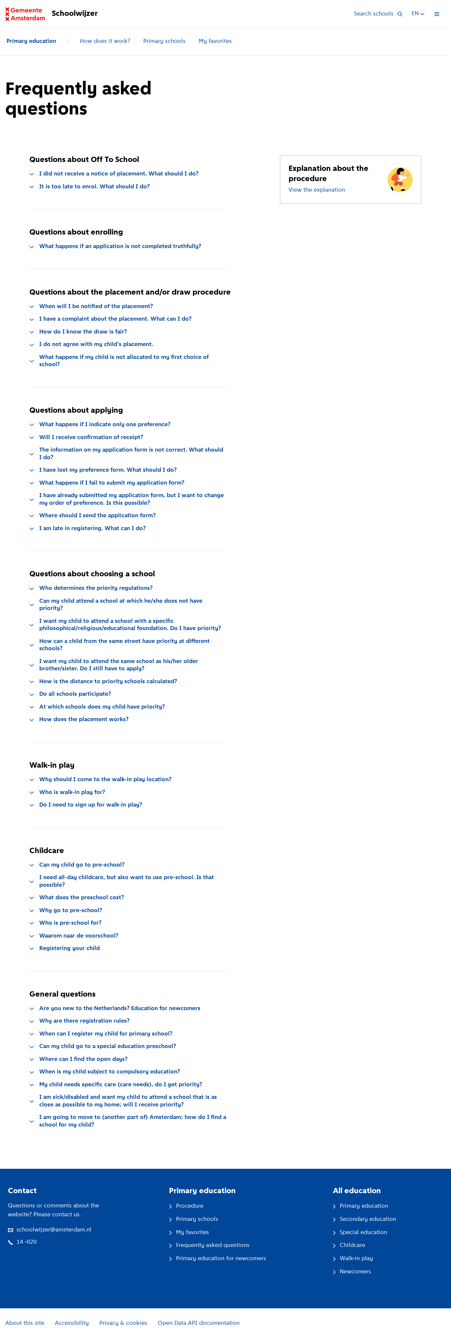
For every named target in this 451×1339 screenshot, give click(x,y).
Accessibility (72, 1323)
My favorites (215, 42)
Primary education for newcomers (221, 1259)
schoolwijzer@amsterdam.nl (54, 1230)
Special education (363, 1233)
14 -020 (27, 1242)
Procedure (189, 1206)
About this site (24, 1323)
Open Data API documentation (199, 1323)
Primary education (31, 42)
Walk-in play (356, 1259)
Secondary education (368, 1220)
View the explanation (317, 190)
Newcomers (355, 1272)
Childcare (352, 1246)
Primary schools (164, 42)
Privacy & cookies (123, 1323)
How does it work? (105, 42)
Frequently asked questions (213, 1246)
